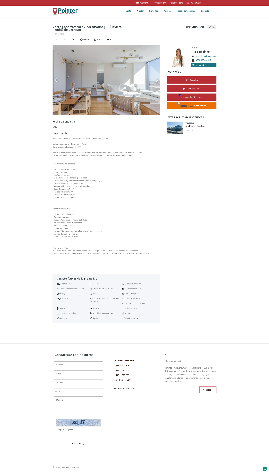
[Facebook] (214, 3)
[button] (78, 391)
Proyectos (153, 11)
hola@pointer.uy (122, 380)
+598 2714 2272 (121, 370)
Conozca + (208, 390)
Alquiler (140, 11)
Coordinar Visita (193, 88)
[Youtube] (203, 3)
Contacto (205, 11)
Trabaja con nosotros (186, 11)
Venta (128, 11)
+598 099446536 (203, 60)
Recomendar (199, 97)
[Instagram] (211, 3)
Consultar (194, 80)
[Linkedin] (207, 3)
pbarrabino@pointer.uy (206, 56)
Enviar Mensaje (78, 443)
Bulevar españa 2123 (124, 361)
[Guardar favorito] (213, 34)
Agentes (167, 11)
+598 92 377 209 (121, 365)
